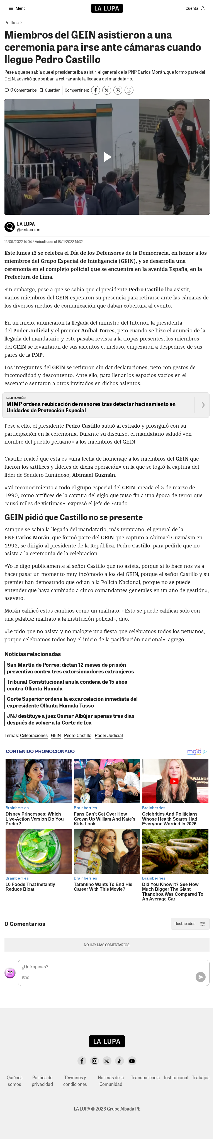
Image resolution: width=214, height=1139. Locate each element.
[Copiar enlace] (129, 90)
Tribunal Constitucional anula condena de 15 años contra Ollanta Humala (67, 685)
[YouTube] (132, 1060)
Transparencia (145, 1077)
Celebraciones (34, 735)
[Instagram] (94, 1060)
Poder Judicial (109, 735)
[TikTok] (119, 1060)
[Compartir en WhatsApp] (117, 90)
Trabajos (201, 1077)
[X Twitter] (107, 1060)
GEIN (56, 735)
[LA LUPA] (107, 8)
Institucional (176, 1077)
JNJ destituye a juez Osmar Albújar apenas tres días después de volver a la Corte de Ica (71, 719)
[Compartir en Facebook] (95, 90)
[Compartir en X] (106, 90)
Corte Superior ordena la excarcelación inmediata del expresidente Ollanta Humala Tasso (72, 702)
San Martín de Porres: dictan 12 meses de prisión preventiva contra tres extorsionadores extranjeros (70, 668)
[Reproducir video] (107, 157)
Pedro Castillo (77, 735)
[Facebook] (81, 1060)
